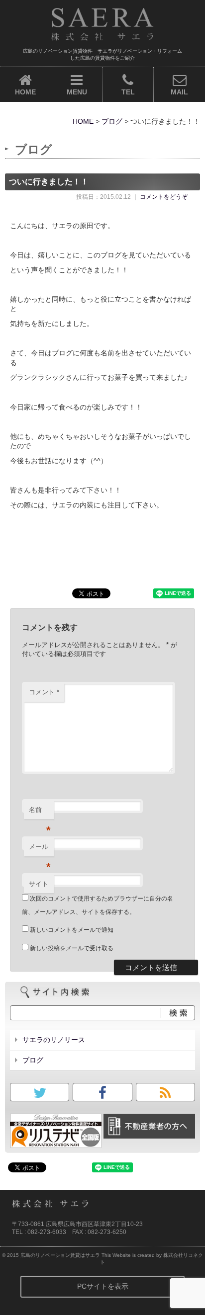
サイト (38, 884)
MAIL (179, 92)
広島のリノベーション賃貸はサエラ (60, 1255)
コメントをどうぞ (164, 196)
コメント (44, 692)
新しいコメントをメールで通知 (71, 929)
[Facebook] (102, 1095)
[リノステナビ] (56, 1142)
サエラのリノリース (53, 1040)
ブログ (112, 121)
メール (40, 849)
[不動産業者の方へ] (149, 1134)
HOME (25, 92)
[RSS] (165, 1095)
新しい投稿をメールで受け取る (71, 948)
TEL (128, 92)
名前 (40, 813)
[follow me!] (39, 1095)
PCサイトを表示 (102, 1286)
